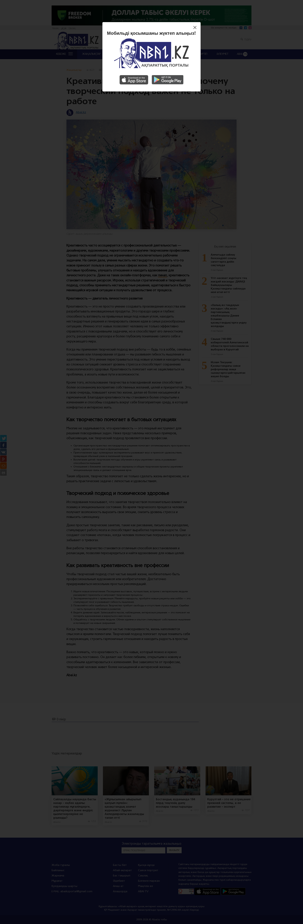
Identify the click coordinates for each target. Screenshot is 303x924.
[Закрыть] (195, 28)
